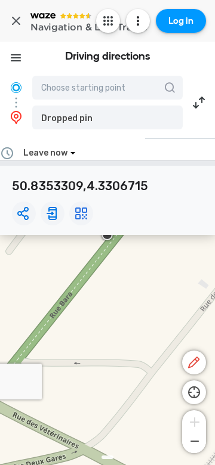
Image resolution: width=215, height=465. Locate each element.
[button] (107, 117)
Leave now (45, 153)
